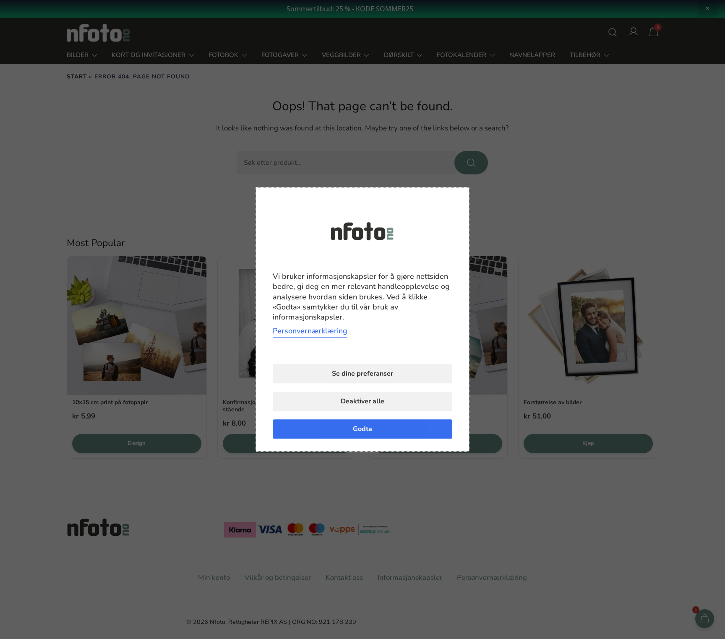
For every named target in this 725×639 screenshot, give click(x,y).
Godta (362, 429)
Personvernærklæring (310, 331)
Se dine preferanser (362, 374)
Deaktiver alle (362, 401)
